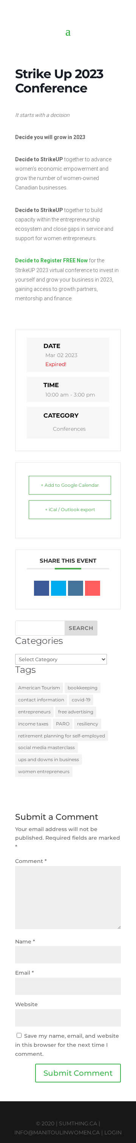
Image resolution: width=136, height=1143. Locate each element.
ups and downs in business (48, 759)
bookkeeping (82, 687)
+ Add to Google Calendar (70, 485)
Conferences (69, 428)
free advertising (75, 712)
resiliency (87, 724)
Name (25, 941)
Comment (31, 861)
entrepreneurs (34, 712)
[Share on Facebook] (41, 588)
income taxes (33, 724)
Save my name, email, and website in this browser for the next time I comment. (67, 1044)
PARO (63, 724)
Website (26, 1004)
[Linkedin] (75, 588)
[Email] (92, 588)
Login (113, 1132)
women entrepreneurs (44, 771)
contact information (41, 699)
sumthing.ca (78, 1123)
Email (24, 972)
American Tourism (39, 687)
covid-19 (81, 699)
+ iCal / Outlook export (70, 509)
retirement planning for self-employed (61, 736)
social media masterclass (46, 747)
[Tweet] (58, 588)
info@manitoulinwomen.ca (57, 1132)
